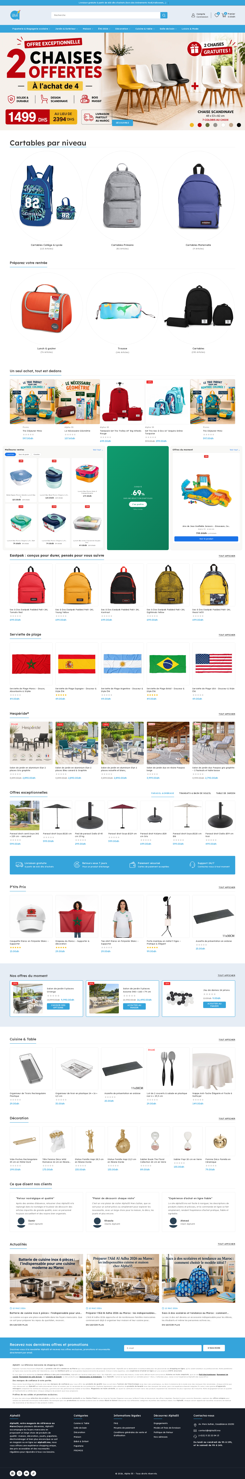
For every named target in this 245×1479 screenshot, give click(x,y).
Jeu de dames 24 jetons (216, 990)
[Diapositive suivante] (232, 81)
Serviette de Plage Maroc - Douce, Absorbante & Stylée (27, 690)
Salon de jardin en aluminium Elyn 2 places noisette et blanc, (119, 769)
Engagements (161, 1423)
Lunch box (10, 454)
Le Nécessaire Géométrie (77, 431)
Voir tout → (98, 450)
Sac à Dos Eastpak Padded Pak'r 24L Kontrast (120, 611)
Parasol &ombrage (162, 793)
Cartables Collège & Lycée (47, 245)
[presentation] (10, 581)
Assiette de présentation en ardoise (214, 941)
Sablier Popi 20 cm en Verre (188, 1159)
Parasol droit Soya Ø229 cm (122, 833)
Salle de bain (167, 28)
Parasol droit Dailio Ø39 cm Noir (219, 835)
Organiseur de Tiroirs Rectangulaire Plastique (28, 1094)
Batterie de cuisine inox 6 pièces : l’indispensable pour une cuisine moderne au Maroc (45, 1313)
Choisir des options (58, 1006)
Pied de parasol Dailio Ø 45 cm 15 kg (89, 835)
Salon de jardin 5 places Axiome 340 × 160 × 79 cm (137, 990)
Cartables (198, 348)
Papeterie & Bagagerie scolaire (30, 28)
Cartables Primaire (122, 245)
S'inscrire (214, 1348)
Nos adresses (161, 1437)
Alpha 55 (129, 1473)
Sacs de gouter (24, 454)
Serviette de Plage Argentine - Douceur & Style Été (122, 690)
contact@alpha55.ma (209, 1430)
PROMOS (78, 1450)
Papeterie (79, 1446)
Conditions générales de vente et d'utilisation (130, 1434)
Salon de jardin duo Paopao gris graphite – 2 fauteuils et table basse (213, 769)
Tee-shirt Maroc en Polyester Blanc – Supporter (120, 942)
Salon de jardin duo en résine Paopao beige (166, 769)
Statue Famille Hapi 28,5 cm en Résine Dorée (89, 1160)
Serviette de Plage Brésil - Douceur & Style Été (166, 690)
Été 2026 (103, 28)
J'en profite (138, 504)
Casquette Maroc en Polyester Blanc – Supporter (29, 942)
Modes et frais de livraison (167, 1428)
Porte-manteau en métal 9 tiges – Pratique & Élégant (164, 942)
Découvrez (122, 123)
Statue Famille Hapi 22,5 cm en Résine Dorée (122, 1160)
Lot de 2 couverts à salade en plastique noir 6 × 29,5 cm (167, 1094)
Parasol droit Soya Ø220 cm (57, 833)
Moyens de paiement (124, 1428)
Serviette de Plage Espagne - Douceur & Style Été (76, 690)
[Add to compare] (50, 385)
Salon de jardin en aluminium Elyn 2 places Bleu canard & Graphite (73, 769)
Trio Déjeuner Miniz (32, 431)
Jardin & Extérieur (65, 28)
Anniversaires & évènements (91, 1377)
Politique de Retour (163, 1432)
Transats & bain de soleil (195, 793)
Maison (87, 28)
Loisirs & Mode (190, 28)
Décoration (121, 28)
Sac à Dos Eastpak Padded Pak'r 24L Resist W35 (211, 611)
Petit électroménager (207, 1375)
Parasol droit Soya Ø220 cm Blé (187, 835)
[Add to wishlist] (41, 980)
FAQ (116, 1423)
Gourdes (37, 454)
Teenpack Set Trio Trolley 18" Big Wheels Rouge (120, 432)
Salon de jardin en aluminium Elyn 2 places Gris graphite (28, 769)
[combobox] (109, 15)
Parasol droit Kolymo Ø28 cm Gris (153, 835)
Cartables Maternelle (198, 245)
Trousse (122, 348)
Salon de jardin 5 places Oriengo (60, 990)
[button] (228, 15)
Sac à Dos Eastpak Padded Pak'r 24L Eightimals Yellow (166, 611)
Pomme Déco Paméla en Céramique (218, 1160)
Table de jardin (225, 793)
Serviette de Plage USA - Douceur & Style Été (213, 690)
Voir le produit (206, 539)
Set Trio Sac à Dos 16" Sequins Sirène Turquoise (164, 432)
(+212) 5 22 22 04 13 (208, 1435)
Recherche (163, 15)
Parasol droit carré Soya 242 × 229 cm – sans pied (24, 835)
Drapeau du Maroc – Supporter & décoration (72, 942)
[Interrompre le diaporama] (242, 81)
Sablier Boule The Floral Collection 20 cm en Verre (153, 1160)
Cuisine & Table (81, 1423)
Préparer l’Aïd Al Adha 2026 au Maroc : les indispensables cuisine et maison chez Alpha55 (120, 1313)
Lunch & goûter (46, 348)
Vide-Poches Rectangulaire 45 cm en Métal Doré (23, 1160)
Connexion (202, 17)
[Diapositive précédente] (13, 81)
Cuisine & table (143, 28)
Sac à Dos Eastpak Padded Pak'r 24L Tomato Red (29, 611)
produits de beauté (54, 1377)
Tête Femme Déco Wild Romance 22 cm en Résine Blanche (55, 1160)
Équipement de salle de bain (30, 1377)
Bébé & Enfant (81, 1441)
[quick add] (51, 391)
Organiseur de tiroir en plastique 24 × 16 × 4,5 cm (76, 1094)
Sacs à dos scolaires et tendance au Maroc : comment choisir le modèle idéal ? (194, 1313)
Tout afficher (227, 556)
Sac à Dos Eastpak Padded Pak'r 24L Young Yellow (74, 611)
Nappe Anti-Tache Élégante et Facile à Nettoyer (212, 1094)
